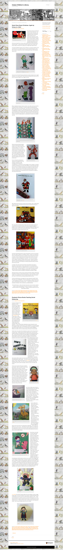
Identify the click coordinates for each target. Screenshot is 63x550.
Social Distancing (27, 529)
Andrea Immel (22, 28)
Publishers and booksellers (21, 527)
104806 (13, 422)
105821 (26, 454)
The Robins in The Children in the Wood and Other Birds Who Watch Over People (46, 73)
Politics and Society (14, 527)
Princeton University (49, 543)
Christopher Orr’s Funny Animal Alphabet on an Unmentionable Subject (45, 52)
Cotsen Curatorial (30, 526)
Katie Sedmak (23, 528)
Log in (13, 537)
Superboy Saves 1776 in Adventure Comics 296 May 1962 (46, 49)
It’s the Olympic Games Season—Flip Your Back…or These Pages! (46, 84)
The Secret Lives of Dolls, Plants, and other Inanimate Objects (46, 76)
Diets (12, 292)
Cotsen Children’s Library (20, 5)
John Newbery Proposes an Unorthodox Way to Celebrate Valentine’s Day (46, 87)
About (43, 93)
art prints (28, 360)
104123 (36, 320)
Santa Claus (27, 292)
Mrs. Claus (17, 292)
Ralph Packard (23, 292)
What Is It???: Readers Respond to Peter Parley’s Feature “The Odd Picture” (46, 66)
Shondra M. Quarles (21, 529)
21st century (16, 290)
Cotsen (23, 200)
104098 (18, 523)
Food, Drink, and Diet (17, 291)
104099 (37, 382)
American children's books (21, 290)
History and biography (36, 526)
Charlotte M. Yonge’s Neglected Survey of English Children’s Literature (46, 35)
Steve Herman (31, 529)
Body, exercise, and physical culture (30, 290)
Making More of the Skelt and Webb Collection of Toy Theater (46, 79)
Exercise (15, 292)
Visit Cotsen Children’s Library (46, 26)
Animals (26, 526)
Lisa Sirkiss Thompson (28, 528)
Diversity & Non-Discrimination (31, 547)
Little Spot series (34, 528)
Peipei (20, 292)
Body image (30, 291)
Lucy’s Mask (14, 494)
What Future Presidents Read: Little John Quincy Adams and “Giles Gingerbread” (46, 68)
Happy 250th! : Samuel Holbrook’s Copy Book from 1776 (46, 46)
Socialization (26, 527)
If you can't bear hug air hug (17, 528)
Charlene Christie (35, 291)
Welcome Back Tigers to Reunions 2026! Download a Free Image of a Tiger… (46, 63)
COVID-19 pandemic (33, 527)
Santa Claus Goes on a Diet (32, 292)
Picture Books (25, 291)
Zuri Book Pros (15, 315)
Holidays (22, 291)
